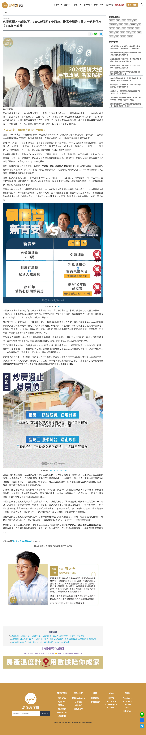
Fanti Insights (111, 704)
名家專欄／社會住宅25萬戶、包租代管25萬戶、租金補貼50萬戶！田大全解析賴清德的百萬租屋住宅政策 (53, 639)
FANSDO (111, 708)
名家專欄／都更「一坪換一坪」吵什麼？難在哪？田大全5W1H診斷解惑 (40, 642)
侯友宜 (60, 306)
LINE (127, 708)
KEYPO (111, 698)
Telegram (127, 711)
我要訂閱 (45, 713)
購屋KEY (62, 705)
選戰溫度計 (95, 702)
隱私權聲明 (78, 709)
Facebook (127, 698)
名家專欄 (62, 716)
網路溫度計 (119, 5)
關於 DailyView (78, 698)
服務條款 (78, 705)
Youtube (127, 704)
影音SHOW (62, 712)
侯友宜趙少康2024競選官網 (58, 470)
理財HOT (62, 702)
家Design (62, 709)
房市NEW (62, 698)
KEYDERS (111, 701)
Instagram (127, 701)
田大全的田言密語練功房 (22, 541)
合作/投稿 (78, 702)
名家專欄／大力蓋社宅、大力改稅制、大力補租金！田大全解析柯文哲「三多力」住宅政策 (47, 636)
